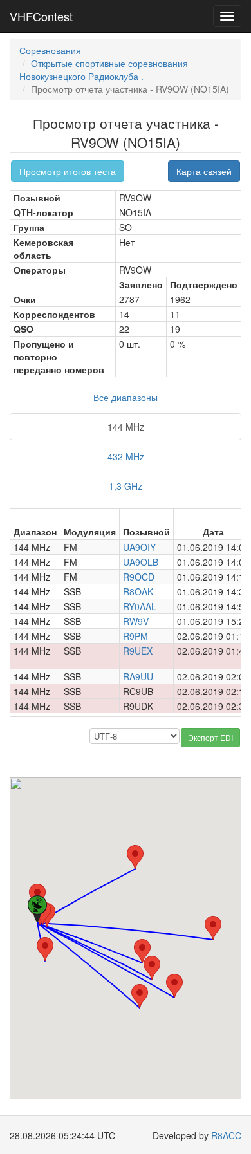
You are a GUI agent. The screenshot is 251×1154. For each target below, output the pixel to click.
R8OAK (138, 591)
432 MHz (125, 456)
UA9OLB (140, 561)
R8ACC (226, 1135)
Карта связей (204, 171)
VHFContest (41, 16)
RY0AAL (139, 606)
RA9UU (138, 676)
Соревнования (50, 50)
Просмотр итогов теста (67, 171)
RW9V (136, 621)
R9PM (135, 635)
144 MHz (125, 426)
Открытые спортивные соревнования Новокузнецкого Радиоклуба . (103, 69)
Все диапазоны (125, 397)
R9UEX (138, 650)
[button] (45, 949)
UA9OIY (139, 547)
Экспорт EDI (210, 737)
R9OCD (138, 576)
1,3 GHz (125, 485)
